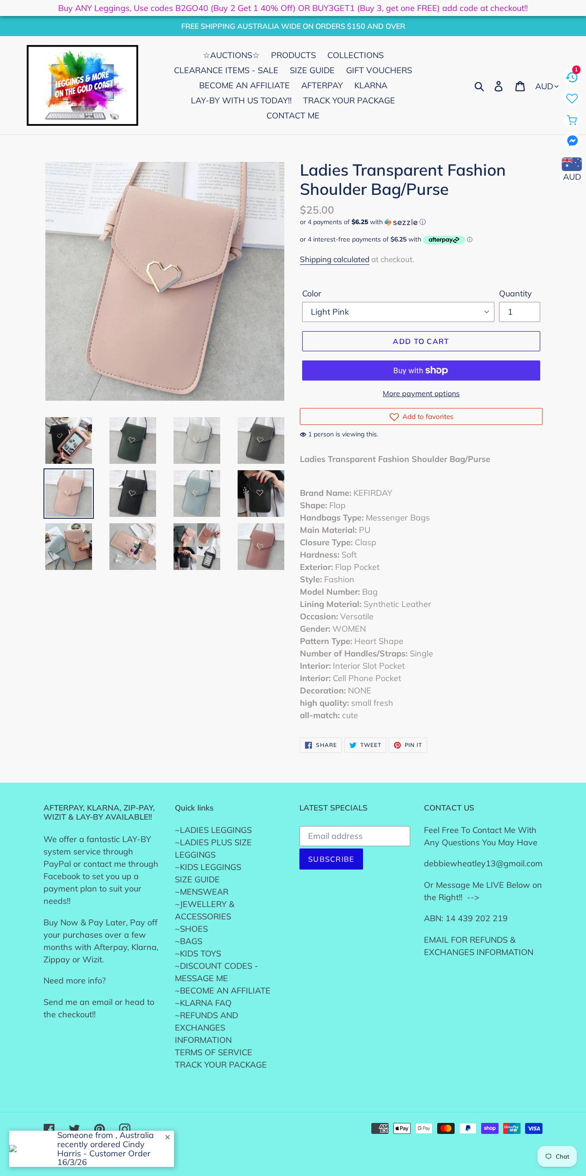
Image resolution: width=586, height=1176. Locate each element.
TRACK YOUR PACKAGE (221, 1064)
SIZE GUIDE (197, 879)
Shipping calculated (334, 259)
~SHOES (191, 929)
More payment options (421, 393)
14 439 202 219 (476, 918)
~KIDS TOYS (198, 953)
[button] (421, 222)
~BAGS (188, 941)
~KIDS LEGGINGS (208, 867)
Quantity (515, 293)
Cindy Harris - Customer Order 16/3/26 (104, 1153)
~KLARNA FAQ (203, 1003)
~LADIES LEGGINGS (213, 830)
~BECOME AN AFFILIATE (223, 990)
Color (311, 293)
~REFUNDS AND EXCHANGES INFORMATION (206, 1027)
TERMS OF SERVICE (213, 1052)
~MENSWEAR (201, 891)
